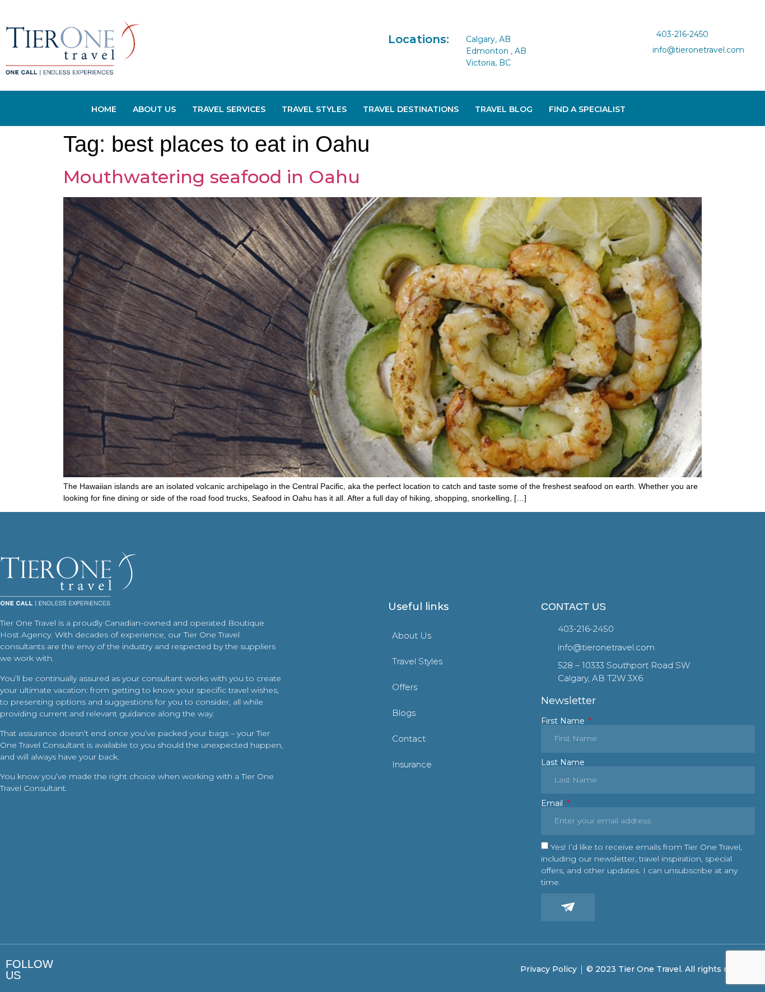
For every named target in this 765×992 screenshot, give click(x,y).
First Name (564, 721)
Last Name (563, 762)
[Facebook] (650, 65)
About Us (154, 109)
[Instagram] (668, 65)
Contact (409, 738)
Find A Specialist (587, 109)
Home (103, 109)
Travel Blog (504, 109)
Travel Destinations (411, 109)
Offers (404, 687)
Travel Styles (314, 109)
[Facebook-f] (77, 969)
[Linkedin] (686, 65)
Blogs (404, 712)
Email (553, 803)
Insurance (412, 764)
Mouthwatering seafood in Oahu (211, 177)
